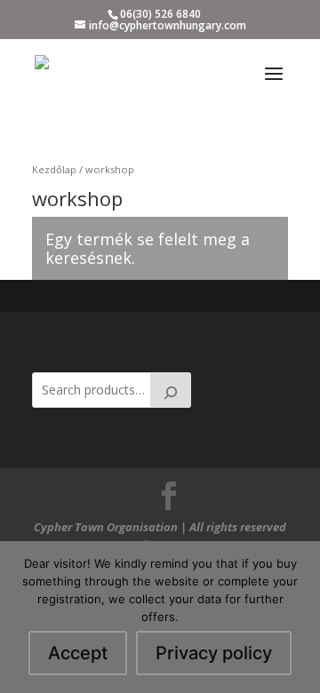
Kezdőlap (54, 169)
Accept (78, 653)
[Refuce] (298, 617)
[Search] (170, 390)
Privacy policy (214, 653)
